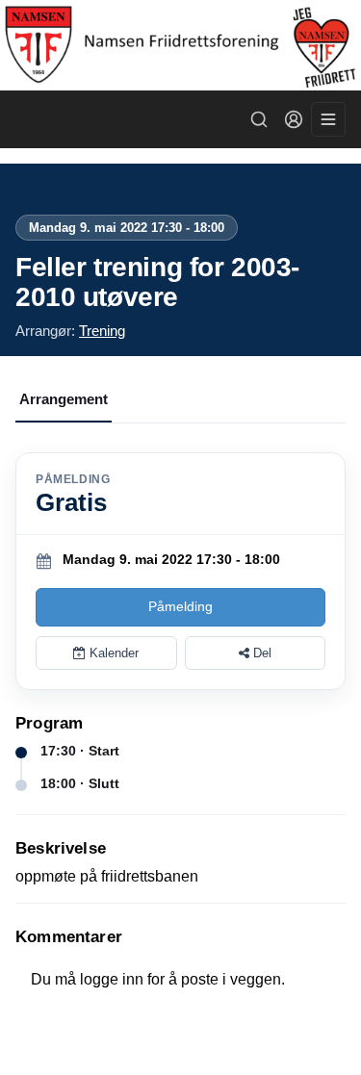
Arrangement (63, 399)
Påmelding (180, 606)
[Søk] (259, 119)
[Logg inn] (293, 119)
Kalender (112, 653)
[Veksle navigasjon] (328, 119)
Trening (102, 330)
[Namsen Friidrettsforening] (180, 45)
